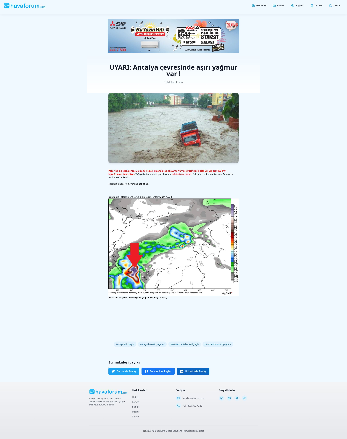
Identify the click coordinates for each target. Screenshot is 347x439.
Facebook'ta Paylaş (160, 371)
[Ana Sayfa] (24, 5)
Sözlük (135, 406)
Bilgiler (135, 411)
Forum (135, 401)
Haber (135, 397)
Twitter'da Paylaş (126, 371)
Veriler (135, 416)
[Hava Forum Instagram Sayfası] (221, 398)
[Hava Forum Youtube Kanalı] (229, 398)
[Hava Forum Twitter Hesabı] (237, 398)
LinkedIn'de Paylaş (195, 371)
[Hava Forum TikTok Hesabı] (244, 398)
